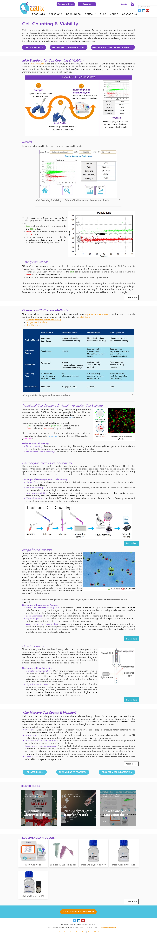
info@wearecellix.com (108, 927)
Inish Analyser (37, 63)
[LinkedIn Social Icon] (143, 10)
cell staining (84, 317)
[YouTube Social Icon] (147, 10)
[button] (87, 4)
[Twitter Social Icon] (139, 10)
